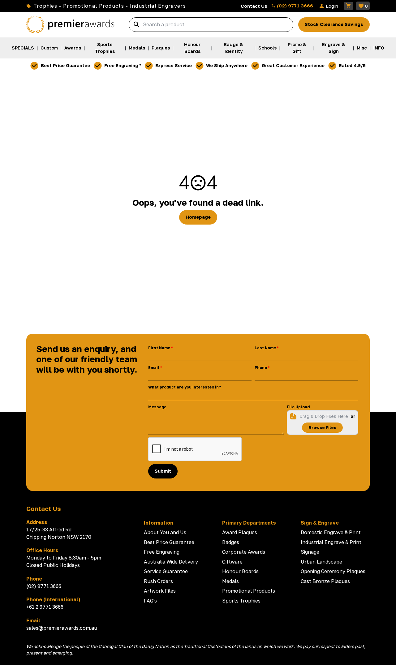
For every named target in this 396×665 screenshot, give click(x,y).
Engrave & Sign (333, 48)
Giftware (232, 562)
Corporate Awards (243, 552)
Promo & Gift (297, 48)
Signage (310, 552)
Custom (49, 47)
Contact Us (254, 6)
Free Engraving (161, 552)
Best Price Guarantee (169, 542)
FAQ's (150, 601)
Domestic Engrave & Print (331, 532)
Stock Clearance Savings (334, 24)
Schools (267, 47)
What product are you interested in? (184, 387)
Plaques (161, 47)
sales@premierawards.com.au (61, 628)
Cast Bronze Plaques (325, 581)
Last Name (265, 347)
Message (157, 407)
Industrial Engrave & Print (331, 542)
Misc (362, 47)
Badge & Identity (233, 48)
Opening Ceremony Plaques (333, 571)
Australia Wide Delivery (171, 562)
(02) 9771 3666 (294, 5)
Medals (137, 47)
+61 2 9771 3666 (44, 607)
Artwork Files (160, 591)
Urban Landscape (321, 562)
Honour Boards (192, 48)
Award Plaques (239, 532)
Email (153, 367)
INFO (378, 47)
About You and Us (165, 532)
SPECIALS (23, 47)
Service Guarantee (166, 571)
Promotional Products (248, 591)
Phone (261, 367)
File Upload (298, 407)
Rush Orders (158, 581)
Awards (72, 47)
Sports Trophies (105, 48)
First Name (159, 347)
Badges (230, 542)
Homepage (198, 217)
